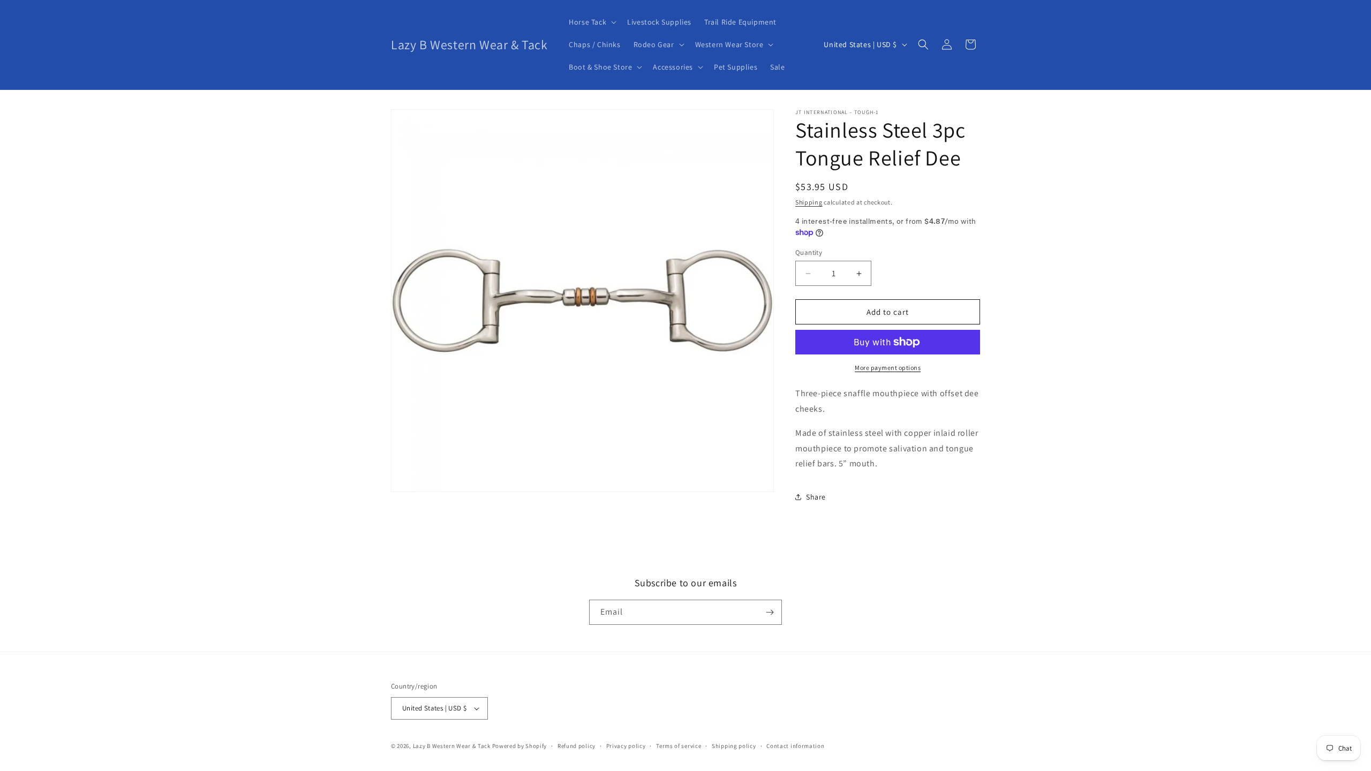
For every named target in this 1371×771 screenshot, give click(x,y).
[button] (591, 22)
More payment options (888, 368)
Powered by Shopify (519, 746)
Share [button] (816, 497)
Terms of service (678, 746)
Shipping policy (734, 746)
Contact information (795, 746)
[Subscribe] (769, 612)
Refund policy (577, 746)
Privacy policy (626, 746)
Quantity (808, 252)
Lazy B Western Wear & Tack (452, 746)
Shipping (809, 202)
